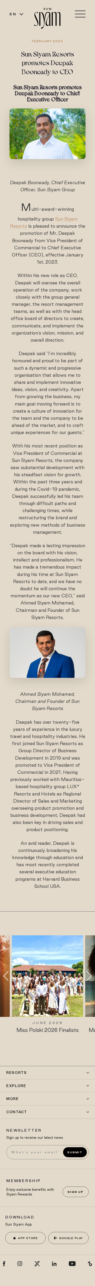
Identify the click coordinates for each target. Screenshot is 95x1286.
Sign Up (76, 1191)
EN (13, 14)
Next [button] (87, 976)
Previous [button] (8, 976)
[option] (47, 984)
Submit (75, 1152)
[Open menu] (80, 14)
